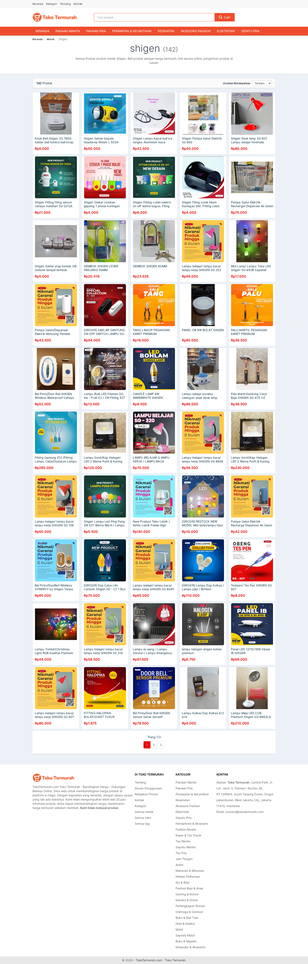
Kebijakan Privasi (146, 794)
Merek (50, 39)
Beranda (37, 3)
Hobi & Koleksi (185, 923)
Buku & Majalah (186, 941)
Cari (226, 17)
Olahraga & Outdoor (189, 912)
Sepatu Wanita (185, 847)
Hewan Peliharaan (188, 876)
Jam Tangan (184, 859)
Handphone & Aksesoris (192, 823)
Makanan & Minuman (190, 870)
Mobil (179, 929)
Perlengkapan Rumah (190, 906)
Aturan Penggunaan (148, 788)
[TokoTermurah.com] (54, 17)
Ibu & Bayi (182, 882)
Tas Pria (181, 853)
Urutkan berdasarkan (236, 83)
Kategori (51, 3)
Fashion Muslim (186, 829)
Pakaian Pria (96, 31)
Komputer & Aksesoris (190, 947)
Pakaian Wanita (68, 31)
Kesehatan (166, 31)
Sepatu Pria (250, 31)
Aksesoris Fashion (196, 31)
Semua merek (144, 812)
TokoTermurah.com (149, 960)
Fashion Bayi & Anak (189, 888)
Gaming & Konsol (187, 894)
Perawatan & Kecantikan (131, 31)
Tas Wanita (183, 841)
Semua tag (142, 823)
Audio (179, 865)
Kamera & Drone (187, 900)
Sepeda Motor (185, 935)
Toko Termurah (175, 960)
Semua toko (143, 817)
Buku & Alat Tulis (187, 917)
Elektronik (226, 31)
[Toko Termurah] (53, 778)
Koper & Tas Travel (188, 835)
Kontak (78, 3)
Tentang (65, 3)
